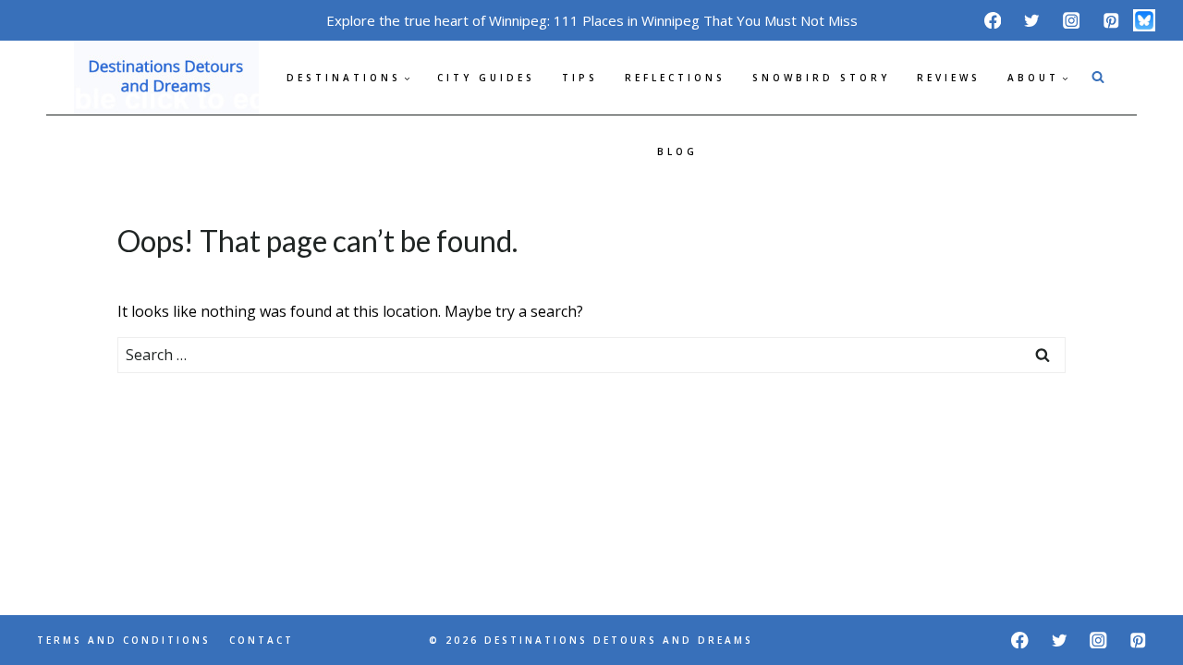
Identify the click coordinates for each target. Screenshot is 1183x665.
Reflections (675, 77)
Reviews (949, 77)
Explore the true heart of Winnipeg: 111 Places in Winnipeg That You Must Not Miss (592, 20)
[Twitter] (1032, 20)
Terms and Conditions (124, 640)
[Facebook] (992, 20)
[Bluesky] (1144, 20)
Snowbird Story (821, 77)
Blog (677, 151)
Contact (261, 640)
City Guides (486, 77)
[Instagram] (1072, 20)
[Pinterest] (1110, 20)
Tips (580, 77)
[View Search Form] (1098, 77)
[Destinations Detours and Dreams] (166, 78)
